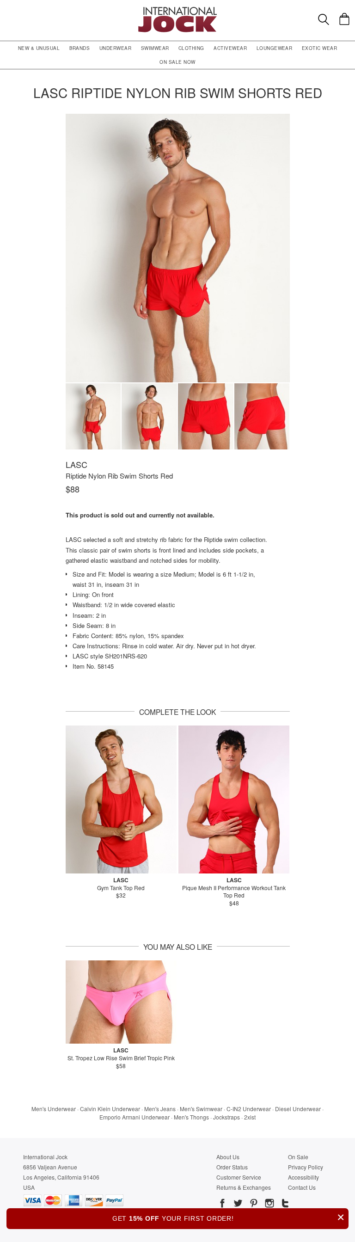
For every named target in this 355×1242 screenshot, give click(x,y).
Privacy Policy (305, 1167)
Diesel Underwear (298, 1109)
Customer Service (238, 1177)
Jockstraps (226, 1117)
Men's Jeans (160, 1109)
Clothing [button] (191, 48)
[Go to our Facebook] (222, 1204)
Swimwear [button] (155, 48)
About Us (227, 1157)
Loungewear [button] (275, 48)
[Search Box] (323, 19)
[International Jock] (177, 9)
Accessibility (303, 1177)
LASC (76, 464)
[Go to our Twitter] (237, 1204)
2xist (250, 1117)
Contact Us (302, 1187)
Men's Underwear (53, 1109)
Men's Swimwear (201, 1109)
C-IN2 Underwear (248, 1109)
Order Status (232, 1167)
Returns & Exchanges (243, 1187)
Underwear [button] (115, 48)
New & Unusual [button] (39, 48)
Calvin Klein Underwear (110, 1109)
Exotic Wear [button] (319, 48)
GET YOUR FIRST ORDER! (228, 1217)
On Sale (298, 1157)
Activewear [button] (230, 48)
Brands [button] (79, 48)
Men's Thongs (191, 1117)
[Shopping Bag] (344, 19)
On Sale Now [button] (177, 62)
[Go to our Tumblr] (284, 1204)
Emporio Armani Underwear (134, 1117)
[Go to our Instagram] (268, 1204)
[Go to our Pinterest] (253, 1204)
